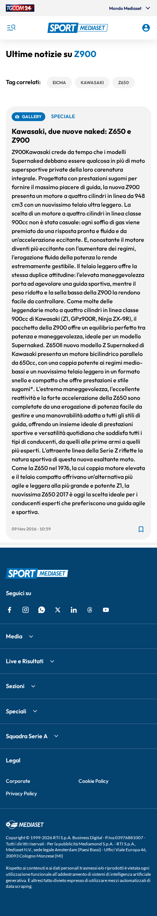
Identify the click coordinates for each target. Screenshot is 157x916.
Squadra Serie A (26, 736)
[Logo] (78, 28)
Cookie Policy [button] (93, 781)
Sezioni (15, 686)
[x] (57, 609)
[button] (78, 28)
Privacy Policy (21, 793)
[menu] (11, 28)
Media (14, 636)
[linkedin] (73, 609)
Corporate (18, 781)
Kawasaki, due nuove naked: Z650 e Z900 (71, 135)
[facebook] (9, 609)
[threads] (89, 609)
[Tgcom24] (20, 8)
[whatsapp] (41, 609)
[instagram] (25, 609)
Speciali (16, 711)
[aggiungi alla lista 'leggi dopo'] (141, 529)
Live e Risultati (24, 661)
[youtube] (106, 609)
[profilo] (146, 28)
